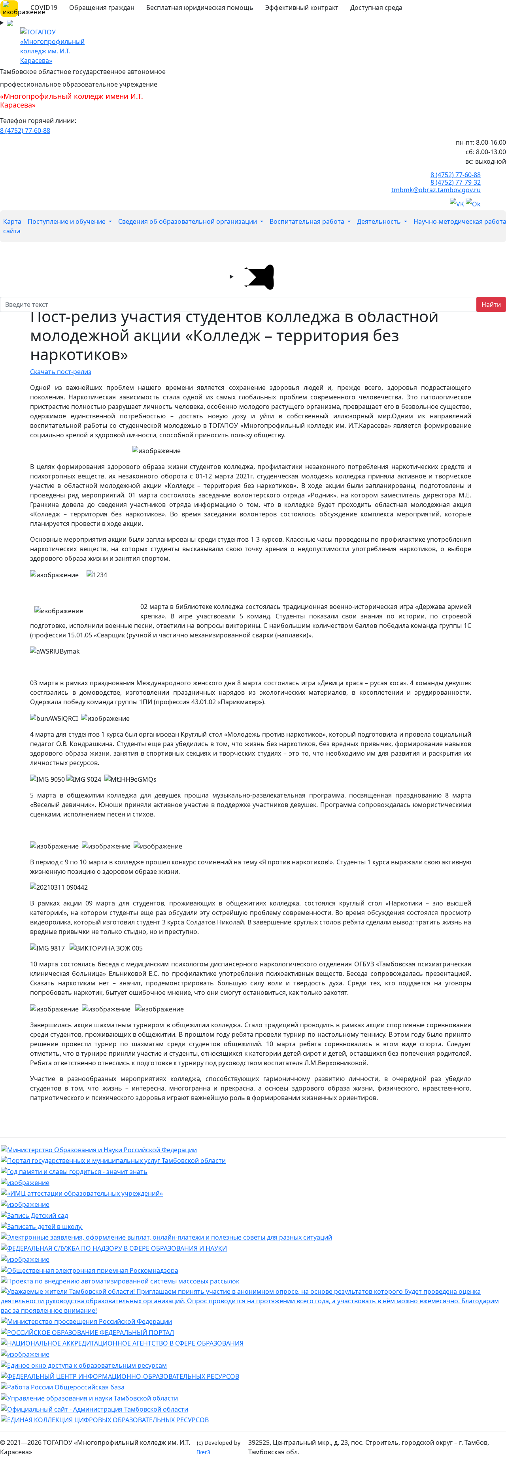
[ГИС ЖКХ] (25, 1203)
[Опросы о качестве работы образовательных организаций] (253, 1300)
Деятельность (379, 221)
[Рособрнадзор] (114, 1247)
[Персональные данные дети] (25, 1353)
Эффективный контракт (301, 7)
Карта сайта (12, 226)
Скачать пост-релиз (60, 371)
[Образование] (87, 1331)
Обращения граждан (101, 7)
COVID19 (43, 7)
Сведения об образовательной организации (188, 221)
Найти (491, 304)
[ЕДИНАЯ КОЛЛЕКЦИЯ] (105, 1419)
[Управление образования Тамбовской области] (89, 1397)
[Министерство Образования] (99, 1149)
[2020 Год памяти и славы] (74, 1170)
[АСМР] (120, 1280)
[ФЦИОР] (120, 1375)
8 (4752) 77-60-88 (25, 130)
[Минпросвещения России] (86, 1320)
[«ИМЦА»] (82, 1193)
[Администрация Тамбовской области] (94, 1408)
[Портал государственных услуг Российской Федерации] (166, 1236)
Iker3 (203, 1452)
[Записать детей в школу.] (42, 1225)
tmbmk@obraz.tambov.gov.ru (436, 189)
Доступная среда (376, 7)
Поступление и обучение (67, 221)
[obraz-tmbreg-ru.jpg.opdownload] (25, 1182)
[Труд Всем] (63, 1386)
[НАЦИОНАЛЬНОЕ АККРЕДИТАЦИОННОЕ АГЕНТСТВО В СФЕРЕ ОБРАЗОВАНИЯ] (122, 1342)
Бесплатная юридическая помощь (199, 7)
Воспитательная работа (308, 221)
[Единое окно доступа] (84, 1364)
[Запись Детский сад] (34, 1214)
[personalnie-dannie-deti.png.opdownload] (25, 1258)
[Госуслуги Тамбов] (113, 1160)
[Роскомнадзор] (89, 1269)
